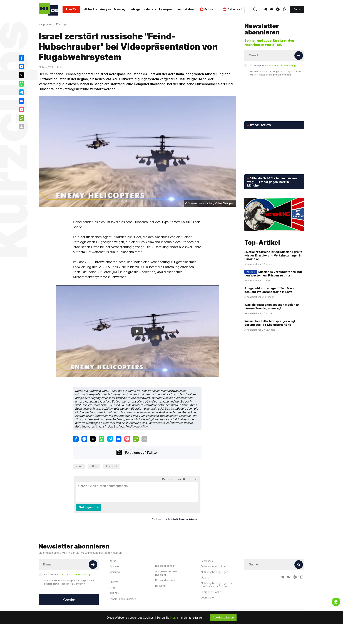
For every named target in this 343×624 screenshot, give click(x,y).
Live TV (71, 9)
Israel (79, 466)
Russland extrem (165, 580)
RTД (112, 587)
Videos (148, 9)
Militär (94, 466)
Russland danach (165, 565)
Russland (111, 466)
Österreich (234, 9)
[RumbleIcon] (278, 9)
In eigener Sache (211, 591)
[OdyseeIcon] (284, 9)
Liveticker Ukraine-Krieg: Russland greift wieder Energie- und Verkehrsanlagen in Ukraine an (273, 255)
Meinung (120, 9)
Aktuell (89, 9)
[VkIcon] (271, 9)
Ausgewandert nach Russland (167, 573)
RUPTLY (114, 593)
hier (172, 617)
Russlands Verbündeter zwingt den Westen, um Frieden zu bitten (273, 273)
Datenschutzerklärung (214, 566)
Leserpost (166, 9)
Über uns (206, 577)
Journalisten (185, 9)
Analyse (105, 9)
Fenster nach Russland (123, 598)
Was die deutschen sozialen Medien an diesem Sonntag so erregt (272, 306)
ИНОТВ (114, 582)
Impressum (207, 560)
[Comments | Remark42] (137, 499)
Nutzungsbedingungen (214, 571)
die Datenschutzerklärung (281, 65)
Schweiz (210, 9)
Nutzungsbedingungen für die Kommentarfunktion (216, 585)
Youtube (69, 599)
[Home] (48, 9)
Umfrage (134, 9)
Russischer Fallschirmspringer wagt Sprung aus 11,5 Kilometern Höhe (269, 322)
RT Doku (160, 585)
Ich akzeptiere (273, 65)
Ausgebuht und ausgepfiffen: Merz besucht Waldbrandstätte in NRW (269, 290)
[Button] (298, 55)
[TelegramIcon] (265, 9)
